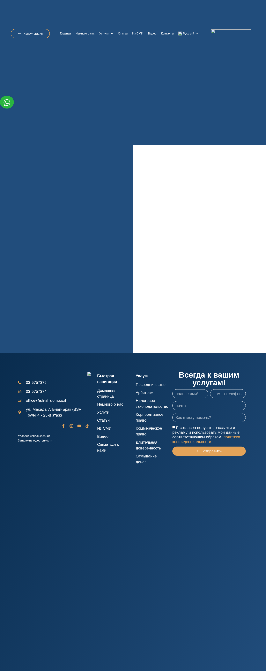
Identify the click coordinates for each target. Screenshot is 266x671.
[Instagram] (71, 426)
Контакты (167, 33)
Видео (152, 33)
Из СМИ (137, 33)
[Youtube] (79, 426)
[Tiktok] (87, 426)
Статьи (123, 33)
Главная (65, 33)
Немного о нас (85, 33)
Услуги (103, 33)
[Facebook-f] (63, 426)
